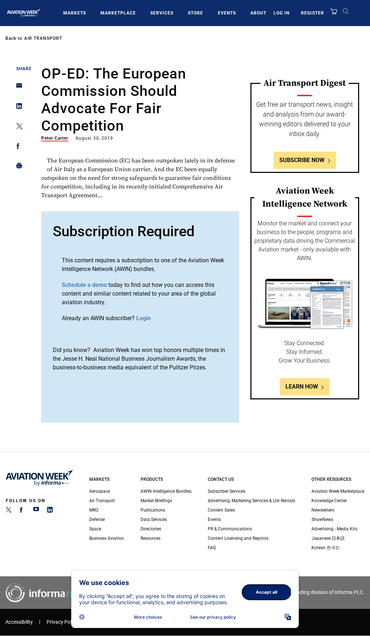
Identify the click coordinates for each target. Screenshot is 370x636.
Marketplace (118, 13)
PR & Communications (230, 528)
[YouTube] (36, 511)
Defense (97, 519)
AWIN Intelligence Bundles (166, 491)
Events (227, 13)
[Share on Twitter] (17, 127)
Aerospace (99, 491)
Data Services (154, 519)
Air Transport (43, 38)
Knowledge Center (329, 500)
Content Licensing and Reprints (238, 538)
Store (195, 13)
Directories (151, 528)
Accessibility (19, 622)
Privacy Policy (62, 622)
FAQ (212, 547)
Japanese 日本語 (328, 538)
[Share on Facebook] (17, 147)
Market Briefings (156, 500)
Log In (281, 13)
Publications (153, 510)
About (258, 13)
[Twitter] (9, 511)
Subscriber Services (226, 491)
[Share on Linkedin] (17, 107)
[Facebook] (22, 511)
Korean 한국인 (325, 547)
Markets (74, 13)
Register (312, 13)
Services (161, 13)
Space (95, 528)
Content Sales (221, 510)
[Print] (17, 167)
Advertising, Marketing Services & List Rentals (251, 500)
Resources (150, 538)
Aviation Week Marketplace (337, 491)
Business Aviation (106, 538)
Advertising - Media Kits (334, 528)
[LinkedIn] (50, 511)
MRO (93, 510)
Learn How (301, 386)
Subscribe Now (301, 160)
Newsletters (322, 510)
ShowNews (322, 519)
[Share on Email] (17, 87)
